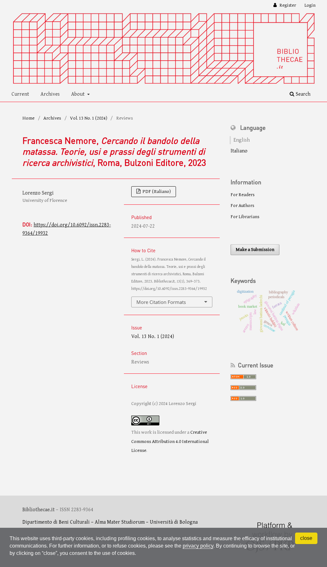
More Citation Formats (161, 302)
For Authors (242, 205)
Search (302, 94)
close (306, 538)
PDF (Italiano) (156, 191)
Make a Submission (255, 249)
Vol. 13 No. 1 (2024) (88, 118)
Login (310, 5)
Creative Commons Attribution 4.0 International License (170, 441)
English (241, 140)
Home (28, 118)
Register (287, 5)
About (78, 94)
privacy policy (198, 546)
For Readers (243, 194)
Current (20, 94)
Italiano (239, 151)
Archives (50, 94)
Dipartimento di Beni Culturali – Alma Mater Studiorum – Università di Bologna (110, 522)
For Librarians (245, 216)
